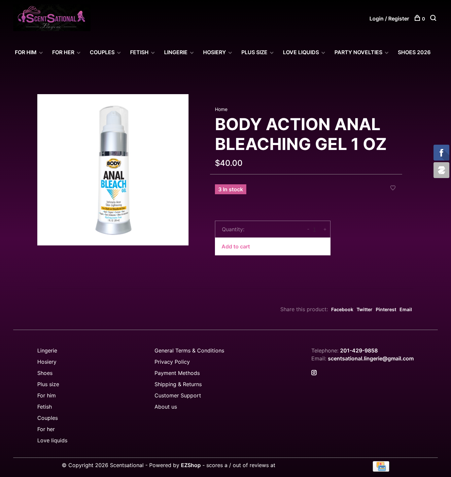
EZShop (191, 465)
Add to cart (236, 246)
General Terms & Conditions (189, 350)
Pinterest (386, 309)
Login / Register (389, 18)
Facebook (342, 309)
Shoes (44, 373)
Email (405, 309)
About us (166, 406)
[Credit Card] (381, 469)
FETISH (139, 52)
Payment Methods (177, 373)
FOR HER (63, 52)
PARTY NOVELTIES (358, 52)
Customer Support (178, 395)
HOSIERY (214, 52)
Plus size (48, 384)
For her (46, 429)
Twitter (364, 309)
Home (221, 109)
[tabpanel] (113, 169)
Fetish (44, 406)
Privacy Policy (172, 361)
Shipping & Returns (178, 384)
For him (46, 395)
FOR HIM (26, 52)
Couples (47, 418)
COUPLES (102, 52)
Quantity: (233, 229)
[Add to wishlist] (393, 188)
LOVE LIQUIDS (301, 52)
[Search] (434, 18)
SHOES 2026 (414, 52)
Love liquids (52, 440)
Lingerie (176, 52)
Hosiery (46, 361)
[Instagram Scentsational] (314, 373)
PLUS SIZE (254, 52)
